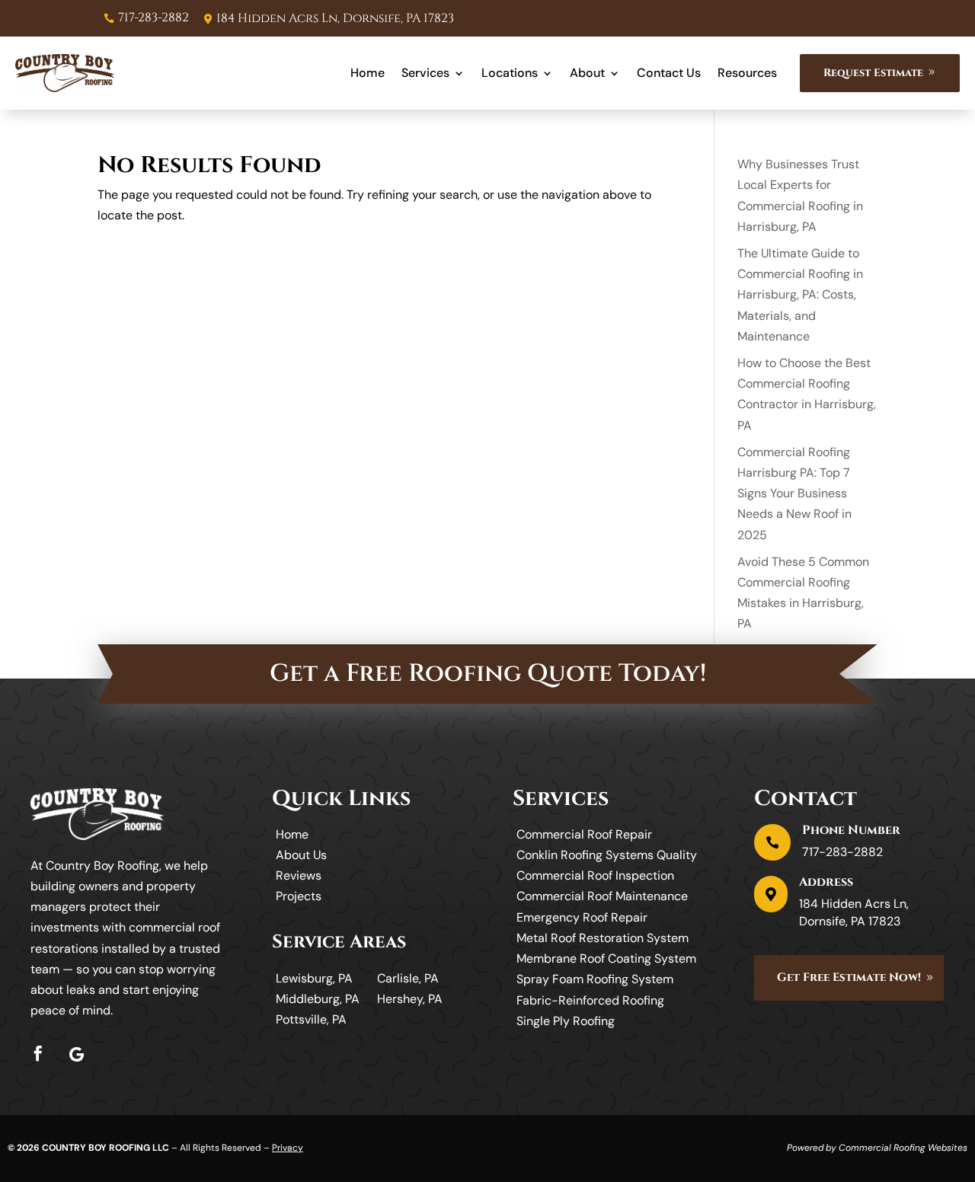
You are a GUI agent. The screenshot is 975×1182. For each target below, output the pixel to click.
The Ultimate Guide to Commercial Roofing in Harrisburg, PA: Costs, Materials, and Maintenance (800, 294)
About (587, 73)
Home (367, 73)
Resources (747, 73)
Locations (509, 73)
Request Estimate (873, 72)
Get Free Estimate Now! (849, 978)
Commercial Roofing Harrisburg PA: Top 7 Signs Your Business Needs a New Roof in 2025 (794, 493)
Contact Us (669, 73)
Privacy (287, 1148)
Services (425, 73)
